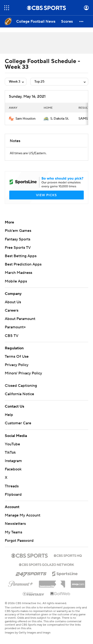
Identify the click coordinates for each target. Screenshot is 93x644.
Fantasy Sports (17, 239)
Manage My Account (22, 515)
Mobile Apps (16, 281)
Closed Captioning (21, 385)
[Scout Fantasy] (34, 593)
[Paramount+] (20, 582)
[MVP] (78, 582)
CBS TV (11, 335)
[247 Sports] (31, 572)
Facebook (13, 469)
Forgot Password (19, 540)
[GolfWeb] (60, 593)
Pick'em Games (18, 230)
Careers (11, 310)
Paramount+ (15, 327)
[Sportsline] (65, 573)
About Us (13, 302)
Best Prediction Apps (23, 264)
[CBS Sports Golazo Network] (46, 564)
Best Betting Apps (20, 256)
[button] (6, 8)
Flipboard (13, 494)
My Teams (13, 532)
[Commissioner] (52, 582)
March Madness (18, 272)
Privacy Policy (16, 364)
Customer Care (18, 423)
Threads (12, 486)
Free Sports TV (18, 247)
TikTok (10, 452)
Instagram (13, 460)
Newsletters (15, 523)
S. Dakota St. (59, 119)
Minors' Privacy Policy (23, 373)
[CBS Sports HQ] (68, 555)
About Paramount (20, 318)
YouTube (12, 444)
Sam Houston (26, 119)
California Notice (19, 394)
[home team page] (11, 118)
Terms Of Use (17, 356)
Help (9, 414)
